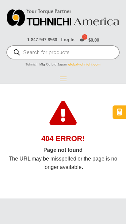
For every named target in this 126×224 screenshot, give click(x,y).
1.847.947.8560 (42, 40)
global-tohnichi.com (84, 64)
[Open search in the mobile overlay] (63, 53)
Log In (68, 40)
